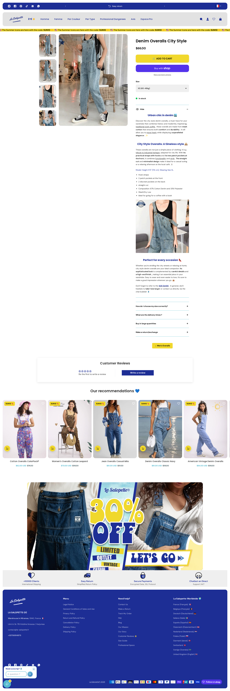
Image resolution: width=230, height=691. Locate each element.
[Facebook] (15, 6)
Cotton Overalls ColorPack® (24, 461)
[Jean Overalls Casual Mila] (115, 429)
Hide (142, 109)
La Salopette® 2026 (97, 682)
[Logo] (16, 19)
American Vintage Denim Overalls (205, 461)
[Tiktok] (27, 6)
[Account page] (207, 19)
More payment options (162, 75)
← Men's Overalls (162, 345)
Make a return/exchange (147, 332)
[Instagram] (9, 6)
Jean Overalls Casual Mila (115, 461)
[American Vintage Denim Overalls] (205, 429)
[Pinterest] (21, 6)
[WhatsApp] (38, 6)
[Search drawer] (201, 19)
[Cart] (220, 19)
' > (70, 6)
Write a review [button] (137, 372)
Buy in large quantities (146, 323)
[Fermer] (41, 623)
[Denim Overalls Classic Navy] (160, 429)
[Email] (33, 6)
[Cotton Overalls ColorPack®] (24, 429)
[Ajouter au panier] (7, 448)
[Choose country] (218, 6)
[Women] (70, 429)
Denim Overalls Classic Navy (160, 461)
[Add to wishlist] (43, 403)
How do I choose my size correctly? (152, 306)
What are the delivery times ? (149, 315)
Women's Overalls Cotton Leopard (70, 461)
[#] (115, 526)
